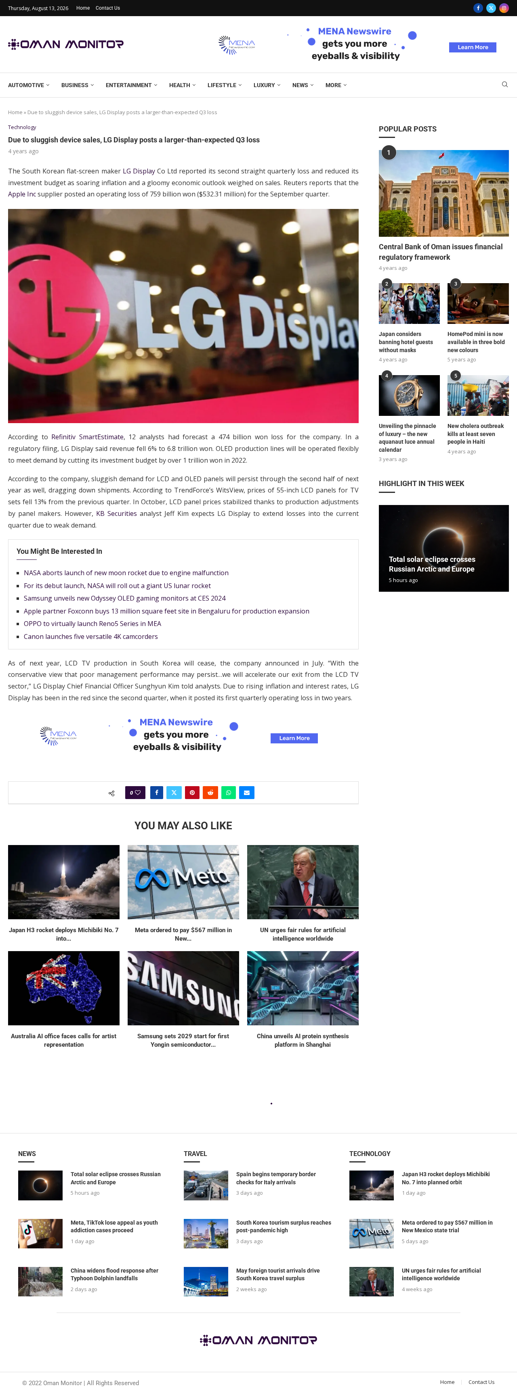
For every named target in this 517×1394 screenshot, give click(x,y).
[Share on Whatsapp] (228, 792)
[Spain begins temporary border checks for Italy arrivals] (206, 1185)
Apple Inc (22, 194)
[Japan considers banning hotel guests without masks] (409, 303)
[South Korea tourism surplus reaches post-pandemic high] (206, 1233)
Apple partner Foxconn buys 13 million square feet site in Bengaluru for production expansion (166, 611)
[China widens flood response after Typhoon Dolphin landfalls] (40, 1281)
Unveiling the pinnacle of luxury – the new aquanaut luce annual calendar (407, 438)
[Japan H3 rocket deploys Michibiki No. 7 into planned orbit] (64, 882)
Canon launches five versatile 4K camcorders (91, 636)
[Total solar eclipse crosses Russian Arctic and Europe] (444, 548)
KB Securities (116, 513)
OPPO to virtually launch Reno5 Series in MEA (92, 623)
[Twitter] (491, 8)
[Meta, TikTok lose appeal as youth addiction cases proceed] (40, 1233)
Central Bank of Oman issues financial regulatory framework (441, 251)
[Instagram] (504, 8)
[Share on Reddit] (210, 792)
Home (83, 8)
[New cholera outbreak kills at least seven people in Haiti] (478, 395)
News (300, 85)
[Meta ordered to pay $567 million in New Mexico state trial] (183, 882)
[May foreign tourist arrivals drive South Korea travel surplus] (206, 1281)
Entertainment (129, 85)
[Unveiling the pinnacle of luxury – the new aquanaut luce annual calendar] (409, 395)
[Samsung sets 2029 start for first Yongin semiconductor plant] (183, 988)
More (333, 85)
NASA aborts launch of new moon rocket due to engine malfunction (126, 572)
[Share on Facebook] (156, 792)
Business (74, 85)
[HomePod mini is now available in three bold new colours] (478, 303)
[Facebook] (478, 8)
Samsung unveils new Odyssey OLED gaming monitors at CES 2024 (124, 598)
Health (179, 85)
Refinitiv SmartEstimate (87, 436)
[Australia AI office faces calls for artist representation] (64, 988)
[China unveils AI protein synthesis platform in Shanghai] (303, 988)
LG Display (139, 171)
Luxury (264, 85)
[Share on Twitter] (174, 792)
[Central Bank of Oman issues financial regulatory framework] (444, 193)
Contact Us (108, 8)
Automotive (26, 85)
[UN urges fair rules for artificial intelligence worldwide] (303, 882)
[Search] (505, 85)
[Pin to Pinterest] (192, 792)
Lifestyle (222, 85)
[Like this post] (138, 792)
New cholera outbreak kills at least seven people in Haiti (476, 434)
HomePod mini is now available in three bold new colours (476, 342)
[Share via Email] (246, 792)
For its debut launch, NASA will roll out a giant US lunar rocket (117, 585)
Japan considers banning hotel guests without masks (406, 342)
